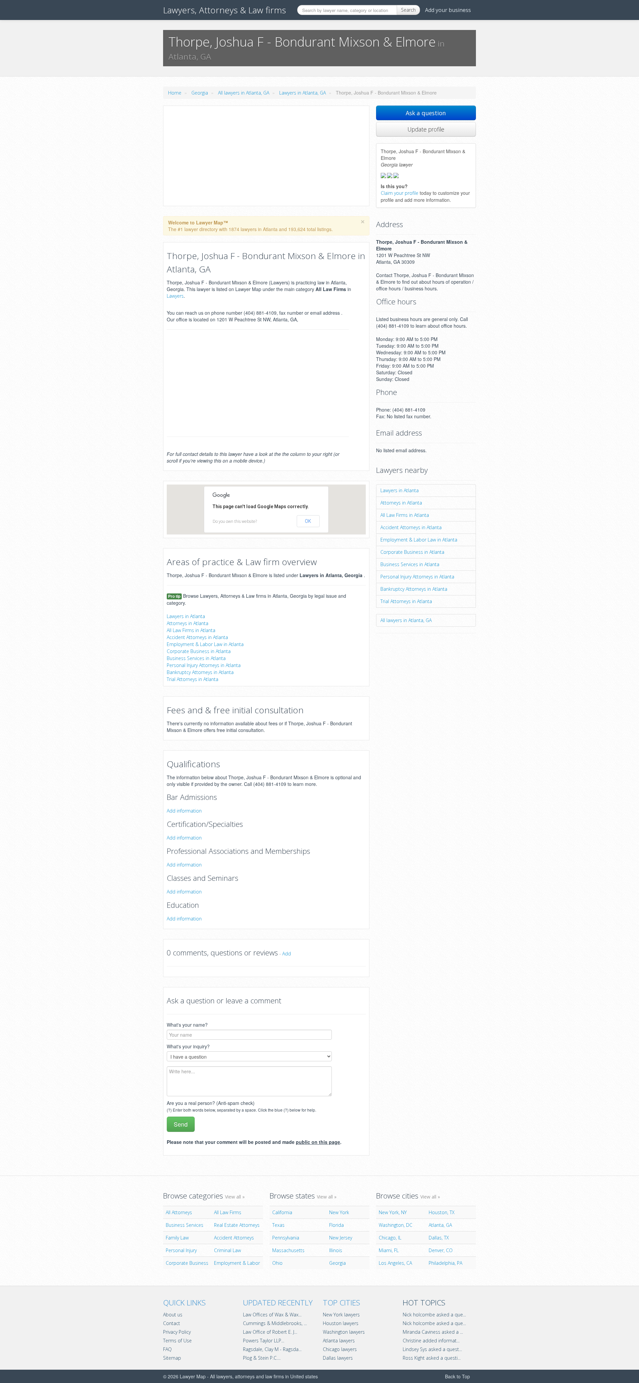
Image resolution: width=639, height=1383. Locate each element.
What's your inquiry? (188, 1046)
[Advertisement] (266, 155)
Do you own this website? (235, 521)
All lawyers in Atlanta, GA (243, 93)
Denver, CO (441, 1250)
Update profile (425, 129)
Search (408, 10)
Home (174, 93)
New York (339, 1212)
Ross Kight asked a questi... (432, 1358)
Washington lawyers (344, 1332)
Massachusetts (288, 1250)
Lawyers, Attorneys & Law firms (224, 10)
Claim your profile (399, 193)
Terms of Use (177, 1340)
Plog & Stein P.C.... (262, 1358)
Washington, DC (395, 1225)
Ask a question (426, 113)
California (282, 1212)
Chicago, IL (390, 1237)
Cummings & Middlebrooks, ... (275, 1323)
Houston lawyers (340, 1323)
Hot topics (424, 1302)
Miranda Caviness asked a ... (433, 1332)
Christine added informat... (431, 1340)
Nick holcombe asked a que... (434, 1314)
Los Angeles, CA (395, 1263)
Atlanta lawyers (339, 1340)
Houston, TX (442, 1212)
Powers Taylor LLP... (263, 1340)
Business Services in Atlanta (196, 658)
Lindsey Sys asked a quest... (432, 1349)
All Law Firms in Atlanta (191, 630)
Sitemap (172, 1358)
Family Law (177, 1237)
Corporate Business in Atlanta (199, 651)
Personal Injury (181, 1250)
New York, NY (393, 1212)
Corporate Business (187, 1263)
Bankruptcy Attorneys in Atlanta (200, 672)
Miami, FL (389, 1250)
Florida (336, 1225)
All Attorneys (179, 1212)
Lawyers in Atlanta (186, 616)
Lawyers (175, 296)
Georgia (199, 93)
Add (286, 953)
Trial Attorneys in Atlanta (192, 679)
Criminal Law (227, 1250)
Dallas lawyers (338, 1358)
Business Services (184, 1225)
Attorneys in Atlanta (187, 623)
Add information (184, 811)
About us (172, 1314)
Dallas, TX (439, 1237)
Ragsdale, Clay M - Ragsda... (272, 1349)
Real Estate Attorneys (237, 1225)
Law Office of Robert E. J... (270, 1332)
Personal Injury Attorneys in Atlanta (204, 665)
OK (308, 521)
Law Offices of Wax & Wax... (272, 1314)
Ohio (277, 1263)
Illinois (335, 1250)
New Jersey (340, 1237)
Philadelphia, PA (445, 1263)
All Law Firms (227, 1212)
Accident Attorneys (234, 1237)
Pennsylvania (285, 1237)
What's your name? (187, 1024)
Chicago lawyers (340, 1349)
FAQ (167, 1349)
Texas (278, 1225)
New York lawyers (341, 1314)
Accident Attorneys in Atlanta (197, 637)
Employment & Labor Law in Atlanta (205, 644)
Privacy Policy (177, 1332)
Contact (171, 1323)
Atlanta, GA (440, 1225)
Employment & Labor (237, 1263)
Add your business (448, 10)
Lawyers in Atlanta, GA (302, 93)
